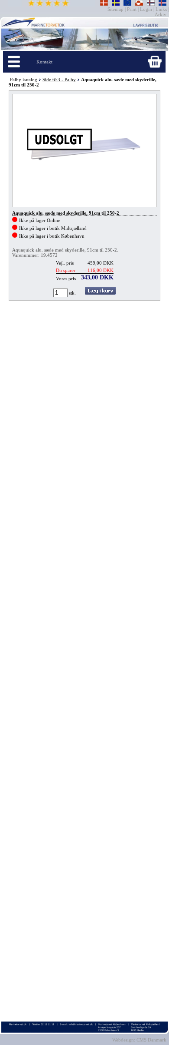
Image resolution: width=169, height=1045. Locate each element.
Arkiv (161, 14)
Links (161, 9)
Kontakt (44, 61)
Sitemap (116, 9)
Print (132, 9)
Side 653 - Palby (59, 79)
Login (146, 9)
